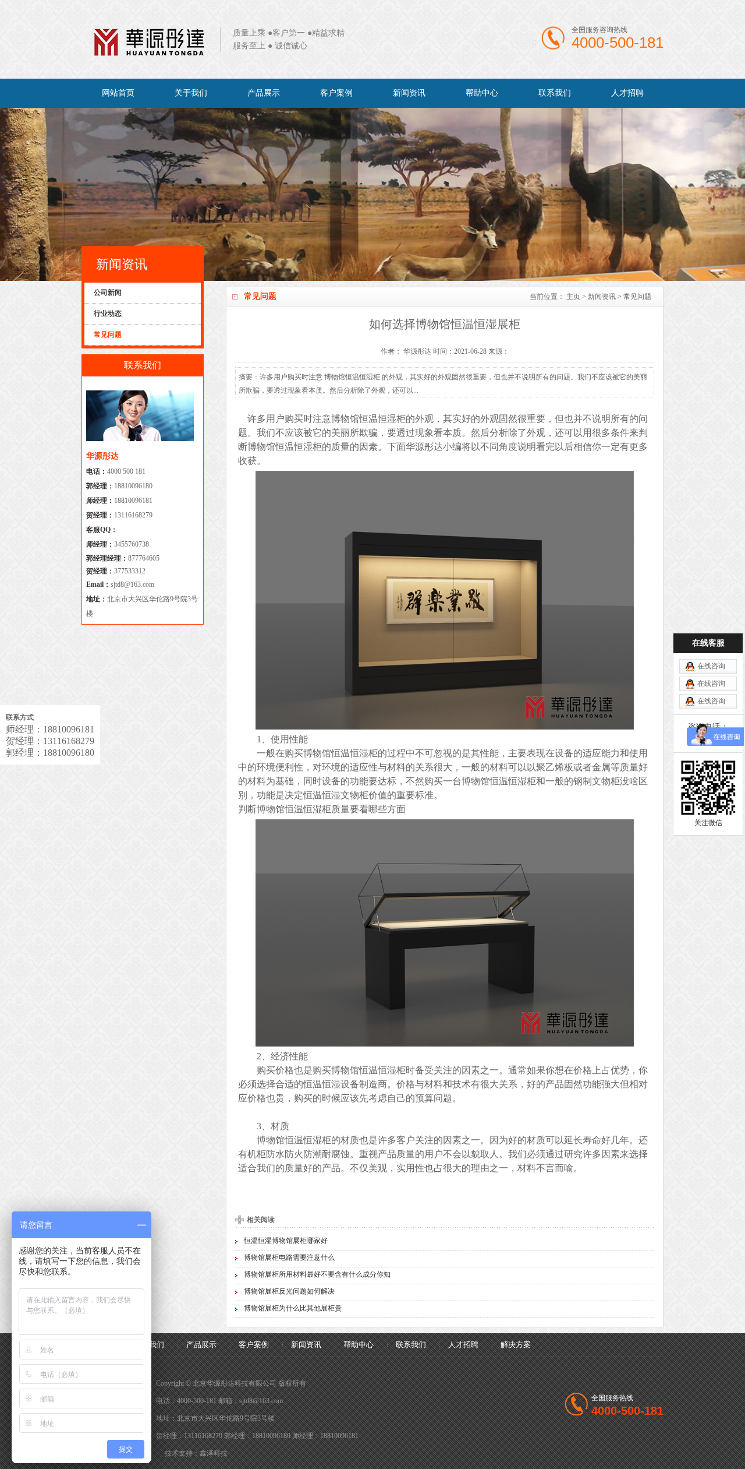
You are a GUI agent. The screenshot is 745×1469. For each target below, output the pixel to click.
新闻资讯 (409, 93)
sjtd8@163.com (132, 584)
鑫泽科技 (214, 1453)
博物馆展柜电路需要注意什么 (289, 1257)
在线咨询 (711, 666)
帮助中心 (482, 93)
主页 (573, 297)
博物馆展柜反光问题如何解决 (289, 1291)
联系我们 (554, 93)
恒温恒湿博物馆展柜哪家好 (286, 1241)
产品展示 (263, 93)
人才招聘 (627, 93)
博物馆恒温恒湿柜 (368, 419)
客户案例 (336, 93)
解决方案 (516, 1344)
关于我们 (191, 93)
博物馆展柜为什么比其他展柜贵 (293, 1308)
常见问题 (637, 297)
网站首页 (118, 93)
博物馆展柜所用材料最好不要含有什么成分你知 (317, 1274)
